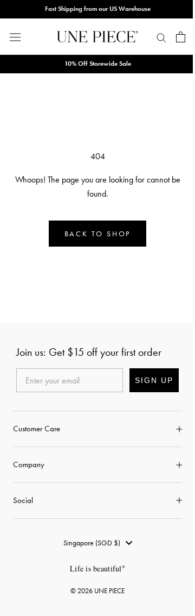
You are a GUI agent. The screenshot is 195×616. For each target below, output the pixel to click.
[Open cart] (180, 37)
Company (28, 464)
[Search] (161, 37)
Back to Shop (97, 233)
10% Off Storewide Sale (97, 63)
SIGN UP (154, 380)
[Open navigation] (15, 36)
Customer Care (36, 428)
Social (23, 500)
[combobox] (98, 543)
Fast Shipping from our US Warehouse (98, 8)
